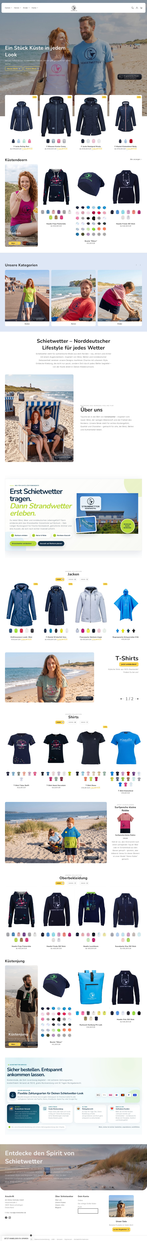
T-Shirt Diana (91, 785)
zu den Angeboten (120, 1229)
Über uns (58, 1200)
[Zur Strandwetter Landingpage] (107, 513)
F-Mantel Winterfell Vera (56, 637)
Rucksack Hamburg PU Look (91, 1025)
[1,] (66, 831)
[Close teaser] (31, 1235)
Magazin (58, 1207)
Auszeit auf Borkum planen (51, 543)
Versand (59, 1239)
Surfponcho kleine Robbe (76, 857)
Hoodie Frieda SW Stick (125, 224)
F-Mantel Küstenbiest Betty (126, 146)
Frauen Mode (31, 69)
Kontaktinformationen (81, 1239)
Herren (16, 8)
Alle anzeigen (135, 159)
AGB (53, 1239)
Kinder (25, 8)
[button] (132, 8)
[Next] (136, 698)
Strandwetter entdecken (23, 543)
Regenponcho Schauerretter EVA (126, 637)
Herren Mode (12, 69)
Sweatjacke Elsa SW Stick (125, 946)
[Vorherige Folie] (136, 265)
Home (34, 8)
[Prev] (122, 698)
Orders (80, 1200)
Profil (80, 1207)
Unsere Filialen (60, 1202)
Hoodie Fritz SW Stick (125, 1019)
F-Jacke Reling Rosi (21, 146)
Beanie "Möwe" (91, 241)
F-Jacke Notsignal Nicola (91, 146)
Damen (7, 8)
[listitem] (13, 141)
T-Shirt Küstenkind (125, 791)
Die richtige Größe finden (87, 1203)
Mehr (13, 243)
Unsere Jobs (59, 1205)
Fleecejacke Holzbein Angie (91, 637)
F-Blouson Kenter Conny (56, 146)
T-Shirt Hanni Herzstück (56, 785)
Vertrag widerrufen (88, 1211)
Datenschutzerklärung (42, 1239)
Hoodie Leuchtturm (90, 946)
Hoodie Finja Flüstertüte (56, 224)
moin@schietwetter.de (18, 1212)
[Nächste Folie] (140, 265)
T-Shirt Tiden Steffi (21, 785)
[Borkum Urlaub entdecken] (86, 524)
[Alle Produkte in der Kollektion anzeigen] (27, 298)
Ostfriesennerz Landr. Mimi (21, 637)
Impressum (68, 1239)
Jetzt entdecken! (128, 664)
